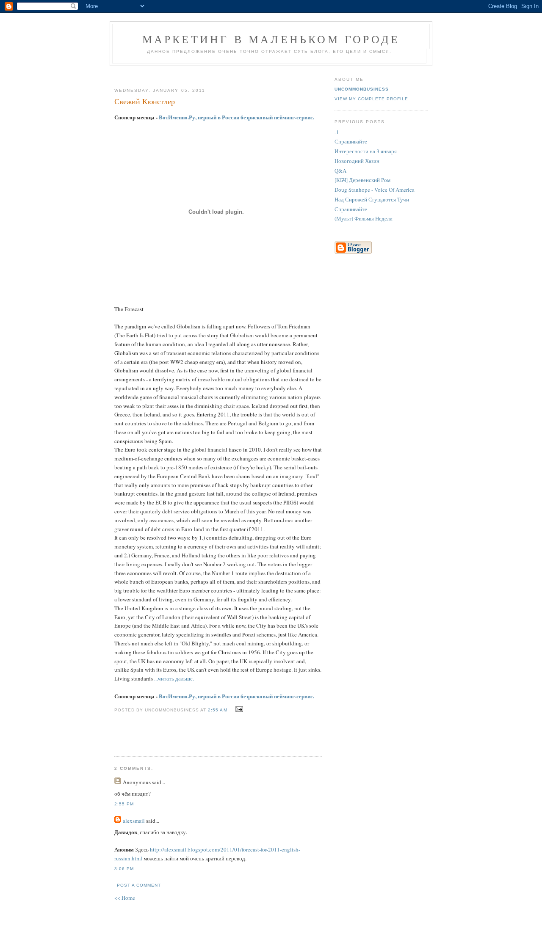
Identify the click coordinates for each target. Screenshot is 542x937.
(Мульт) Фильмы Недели (364, 218)
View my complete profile (371, 98)
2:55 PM (124, 804)
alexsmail (134, 820)
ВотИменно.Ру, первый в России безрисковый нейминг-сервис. (236, 117)
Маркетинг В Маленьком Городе (271, 39)
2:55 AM (217, 710)
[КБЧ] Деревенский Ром (362, 180)
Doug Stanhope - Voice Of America (375, 189)
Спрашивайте (351, 141)
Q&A (340, 170)
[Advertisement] (215, 73)
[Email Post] (238, 709)
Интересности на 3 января (366, 151)
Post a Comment (139, 885)
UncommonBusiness (362, 89)
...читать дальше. (174, 678)
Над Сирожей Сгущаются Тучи (372, 199)
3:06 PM (124, 868)
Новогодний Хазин (357, 161)
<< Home (124, 897)
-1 (337, 132)
